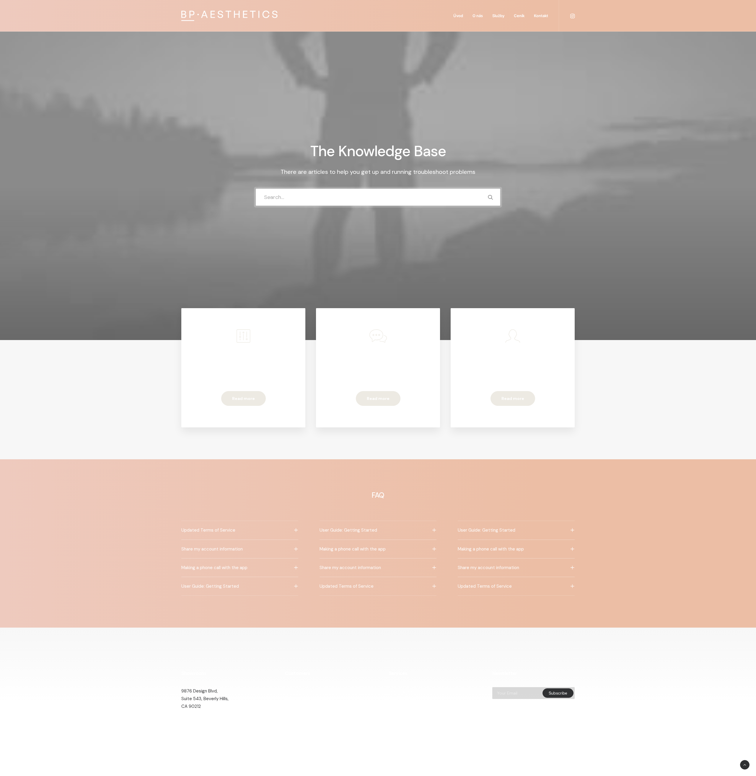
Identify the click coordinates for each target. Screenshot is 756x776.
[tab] (239, 530)
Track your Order (406, 714)
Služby (498, 15)
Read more (243, 398)
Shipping (397, 706)
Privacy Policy (299, 706)
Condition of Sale (302, 722)
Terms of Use (298, 714)
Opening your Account (411, 691)
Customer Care (301, 691)
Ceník (519, 15)
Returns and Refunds (306, 699)
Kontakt (541, 15)
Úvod (458, 15)
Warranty (294, 730)
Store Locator (403, 722)
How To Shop (402, 699)
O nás (477, 15)
